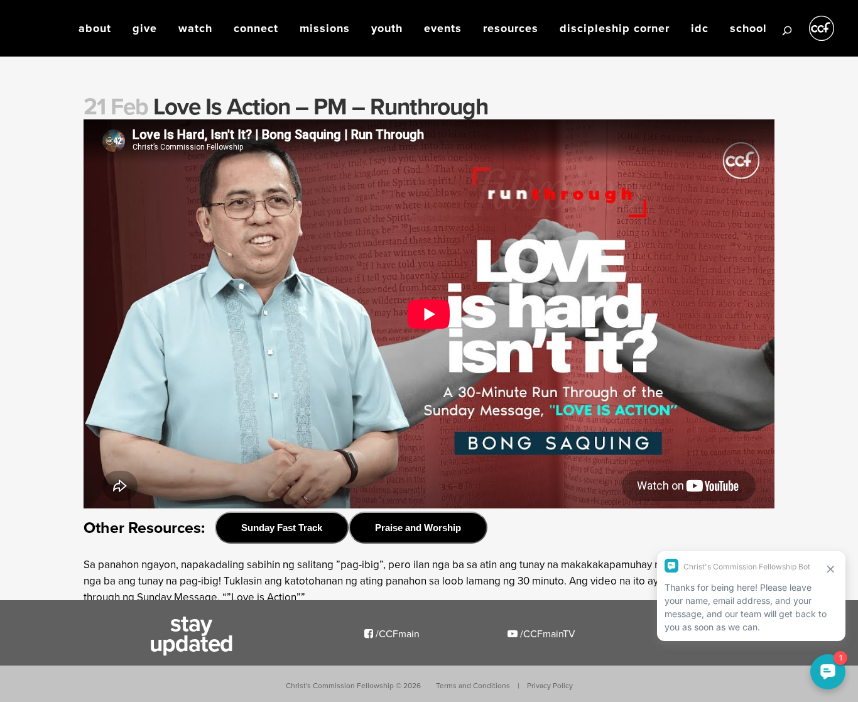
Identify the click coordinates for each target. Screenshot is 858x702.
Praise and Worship (418, 527)
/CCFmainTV (546, 633)
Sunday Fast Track (281, 527)
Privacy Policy (550, 685)
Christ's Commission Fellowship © (353, 685)
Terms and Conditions (473, 685)
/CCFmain (396, 633)
